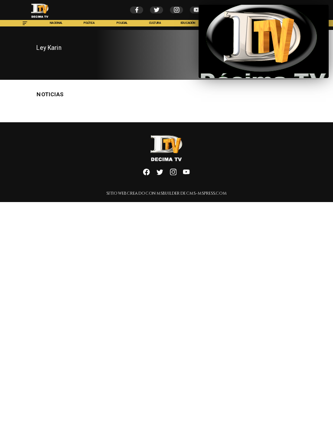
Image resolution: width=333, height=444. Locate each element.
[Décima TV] (25, 25)
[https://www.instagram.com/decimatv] (173, 174)
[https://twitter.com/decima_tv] (160, 174)
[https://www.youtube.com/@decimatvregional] (186, 174)
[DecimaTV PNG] (40, 19)
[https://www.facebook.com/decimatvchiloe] (146, 174)
